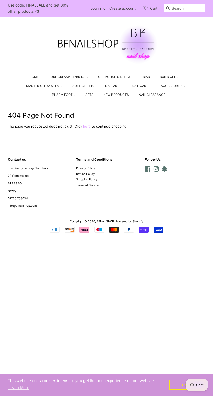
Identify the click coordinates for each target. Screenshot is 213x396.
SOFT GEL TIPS (83, 86)
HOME (34, 77)
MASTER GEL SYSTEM (43, 86)
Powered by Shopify (129, 221)
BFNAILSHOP (105, 221)
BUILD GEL (168, 77)
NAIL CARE (140, 86)
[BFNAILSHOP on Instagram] (156, 170)
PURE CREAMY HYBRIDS (67, 77)
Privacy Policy (85, 168)
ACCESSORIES (172, 86)
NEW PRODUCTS (116, 95)
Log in (95, 8)
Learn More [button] (18, 388)
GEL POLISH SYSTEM (114, 77)
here (87, 126)
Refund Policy (85, 174)
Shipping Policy (86, 179)
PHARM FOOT (63, 95)
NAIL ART (112, 86)
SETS (89, 95)
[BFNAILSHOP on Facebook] (148, 170)
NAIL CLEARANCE (152, 95)
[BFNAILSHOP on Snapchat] (164, 170)
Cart (153, 8)
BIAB (146, 77)
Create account (122, 8)
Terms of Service (87, 185)
